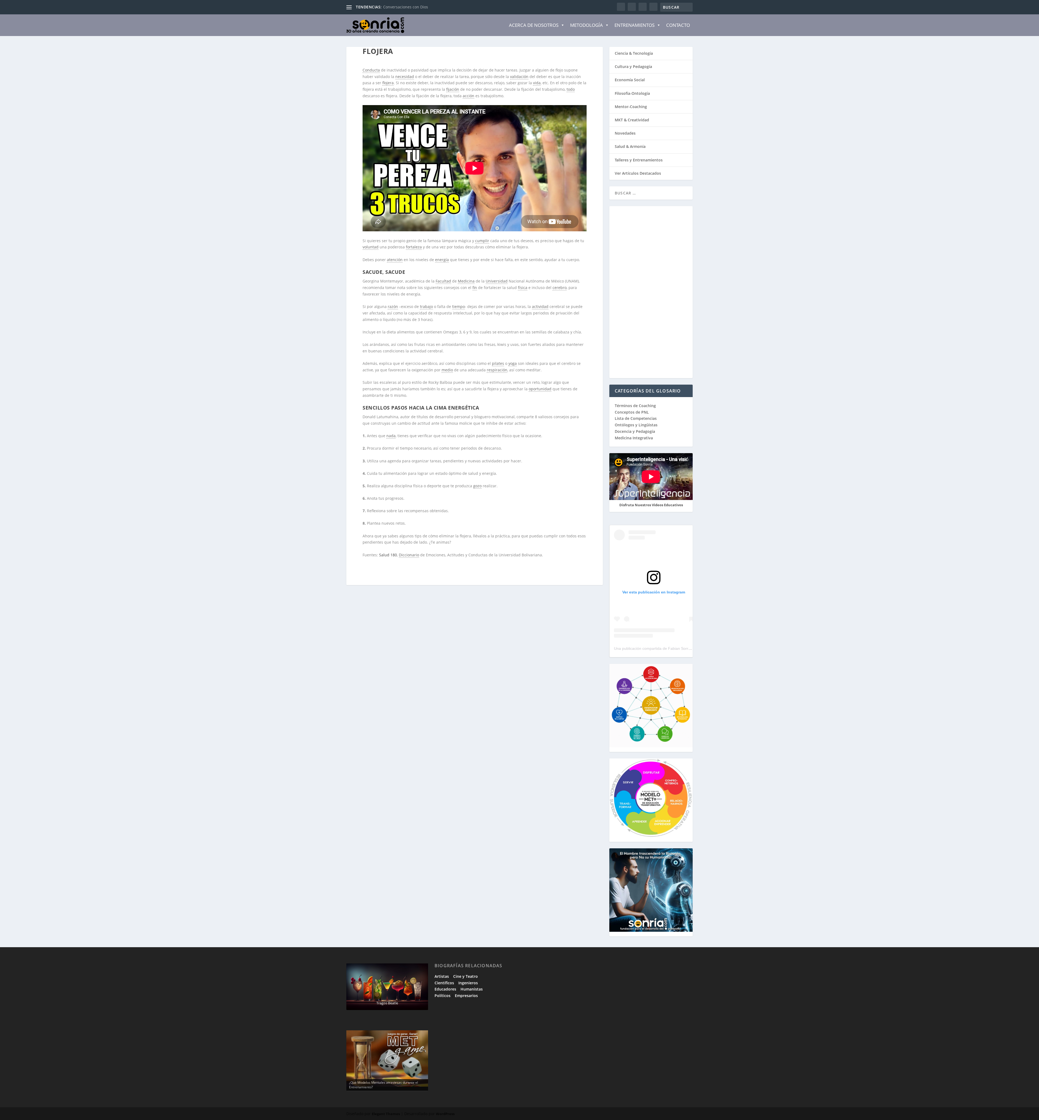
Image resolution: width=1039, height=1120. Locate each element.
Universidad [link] (497, 281)
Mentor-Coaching (631, 106)
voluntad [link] (371, 246)
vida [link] (537, 82)
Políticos (443, 995)
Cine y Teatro (465, 976)
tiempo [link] (458, 306)
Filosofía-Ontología (632, 93)
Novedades (625, 133)
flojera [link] (388, 82)
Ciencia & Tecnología (634, 53)
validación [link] (519, 76)
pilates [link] (498, 363)
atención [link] (395, 259)
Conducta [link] (371, 70)
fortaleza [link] (414, 246)
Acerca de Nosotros (533, 25)
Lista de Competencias (636, 418)
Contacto (678, 25)
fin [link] (474, 287)
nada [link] (391, 435)
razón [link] (393, 306)
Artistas (442, 976)
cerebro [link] (560, 287)
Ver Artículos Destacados (638, 173)
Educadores (445, 989)
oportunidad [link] (540, 388)
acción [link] (468, 95)
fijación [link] (452, 89)
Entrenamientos (634, 25)
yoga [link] (512, 363)
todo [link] (571, 89)
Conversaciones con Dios (405, 6)
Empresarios (466, 995)
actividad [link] (540, 306)
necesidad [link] (404, 76)
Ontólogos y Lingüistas (636, 424)
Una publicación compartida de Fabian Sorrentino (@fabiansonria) (671, 648)
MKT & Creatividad (632, 119)
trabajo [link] (426, 306)
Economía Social (630, 79)
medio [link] (447, 369)
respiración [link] (497, 369)
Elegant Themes (386, 1113)
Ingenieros (468, 982)
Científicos (444, 982)
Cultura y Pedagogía (633, 66)
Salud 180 (388, 554)
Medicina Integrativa (634, 437)
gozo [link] (477, 485)
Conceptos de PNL (632, 412)
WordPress (445, 1113)
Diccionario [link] (409, 554)
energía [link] (442, 259)
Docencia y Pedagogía (635, 431)
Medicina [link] (466, 281)
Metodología (586, 25)
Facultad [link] (443, 281)
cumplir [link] (482, 240)
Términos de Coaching (635, 405)
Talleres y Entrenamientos (639, 160)
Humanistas (472, 989)
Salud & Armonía (630, 146)
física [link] (522, 287)
